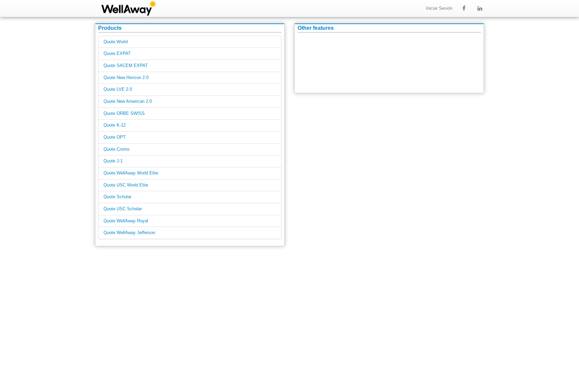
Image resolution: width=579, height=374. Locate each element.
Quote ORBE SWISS (124, 113)
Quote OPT (115, 137)
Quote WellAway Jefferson (129, 232)
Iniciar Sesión (439, 8)
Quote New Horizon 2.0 (126, 77)
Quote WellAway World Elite (131, 173)
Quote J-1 (113, 161)
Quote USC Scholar (123, 209)
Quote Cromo (116, 149)
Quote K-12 (115, 125)
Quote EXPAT (117, 53)
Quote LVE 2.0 (118, 89)
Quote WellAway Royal (126, 221)
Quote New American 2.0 (128, 101)
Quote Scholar (117, 197)
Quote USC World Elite (126, 185)
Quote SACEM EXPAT (126, 65)
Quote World (116, 42)
